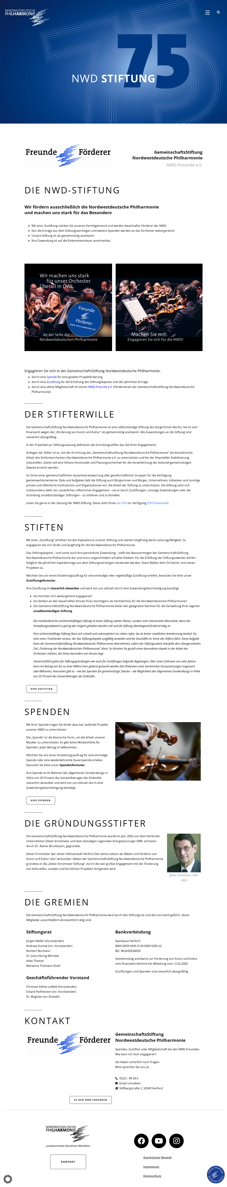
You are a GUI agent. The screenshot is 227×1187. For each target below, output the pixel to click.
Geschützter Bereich (157, 1158)
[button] (8, 1179)
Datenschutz (152, 1176)
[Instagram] (176, 1141)
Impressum (151, 1167)
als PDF (122, 503)
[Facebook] (141, 1141)
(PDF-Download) (158, 503)
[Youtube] (159, 1141)
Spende (52, 377)
